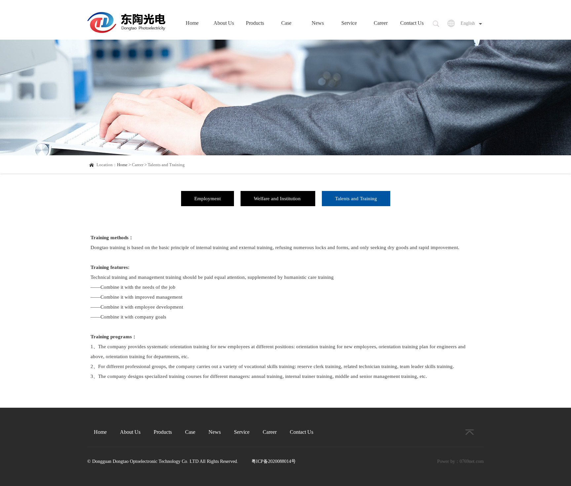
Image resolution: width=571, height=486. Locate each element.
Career (381, 23)
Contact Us (412, 23)
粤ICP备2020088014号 (273, 461)
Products (255, 23)
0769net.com (472, 461)
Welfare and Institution (278, 198)
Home (192, 23)
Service (349, 23)
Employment (207, 198)
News (318, 23)
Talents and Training (356, 198)
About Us (223, 23)
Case (286, 23)
